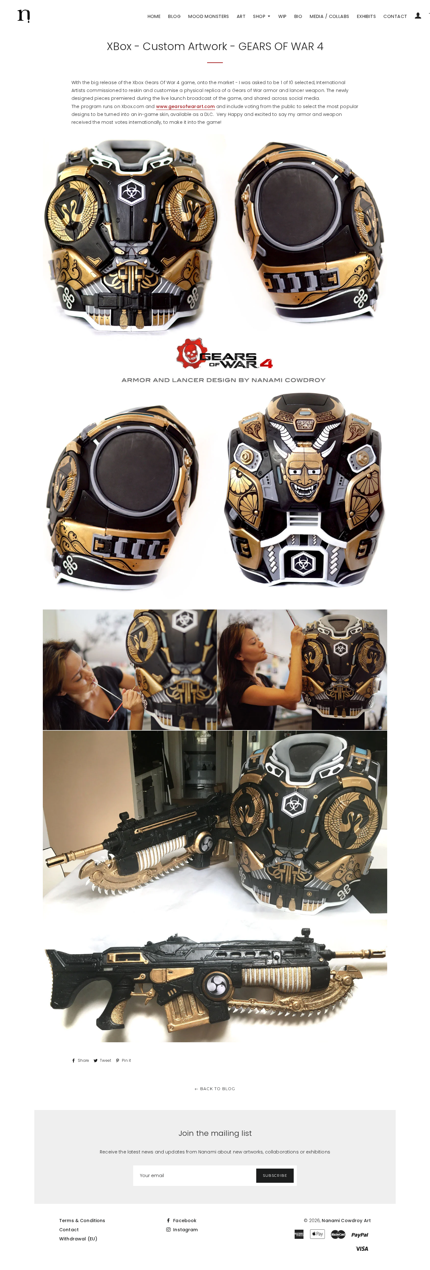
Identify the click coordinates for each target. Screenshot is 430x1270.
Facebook (184, 1220)
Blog (174, 16)
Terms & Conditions (82, 1220)
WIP (282, 16)
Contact (395, 16)
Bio (298, 16)
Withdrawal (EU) (78, 1239)
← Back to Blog (215, 1088)
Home (154, 16)
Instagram (185, 1230)
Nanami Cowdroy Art (346, 1220)
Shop (260, 16)
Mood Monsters (208, 16)
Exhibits (366, 16)
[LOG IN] (418, 16)
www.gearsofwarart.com (185, 106)
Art (241, 16)
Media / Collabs (329, 16)
